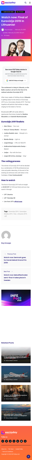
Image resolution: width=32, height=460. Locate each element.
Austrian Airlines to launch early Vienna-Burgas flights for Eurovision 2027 (16, 376)
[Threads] (25, 441)
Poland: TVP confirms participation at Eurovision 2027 (15, 395)
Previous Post (11, 254)
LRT (5, 216)
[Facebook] (6, 441)
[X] (14, 441)
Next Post (7, 271)
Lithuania (21, 11)
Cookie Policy (19, 449)
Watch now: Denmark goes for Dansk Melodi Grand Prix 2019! (15, 260)
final (15, 214)
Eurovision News (8, 11)
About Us (3, 449)
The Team (11, 449)
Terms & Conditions (7, 451)
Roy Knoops (6, 243)
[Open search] (25, 3)
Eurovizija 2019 (13, 211)
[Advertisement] (16, 324)
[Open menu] (30, 3)
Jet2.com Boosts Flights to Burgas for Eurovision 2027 (15, 357)
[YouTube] (21, 441)
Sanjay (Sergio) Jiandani (12, 360)
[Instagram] (2, 441)
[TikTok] (10, 441)
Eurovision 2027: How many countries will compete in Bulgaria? (15, 415)
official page (18, 201)
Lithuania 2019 (22, 214)
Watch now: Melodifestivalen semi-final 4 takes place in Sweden (16, 277)
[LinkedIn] (17, 441)
